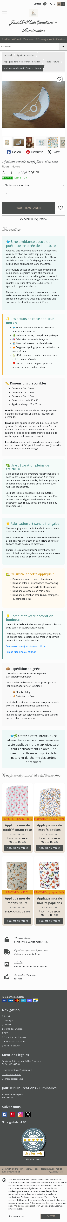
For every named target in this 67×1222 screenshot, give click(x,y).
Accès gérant (57, 1171)
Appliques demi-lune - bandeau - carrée (22, 61)
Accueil (8, 55)
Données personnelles (12, 1079)
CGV (5, 1033)
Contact (37, 3)
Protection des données (14, 1037)
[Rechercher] (63, 46)
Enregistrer (37, 151)
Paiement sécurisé (11, 1045)
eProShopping (13, 1171)
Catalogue (8, 1020)
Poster (56, 151)
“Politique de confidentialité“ (27, 1206)
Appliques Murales (25, 55)
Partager (16, 151)
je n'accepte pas (16, 1216)
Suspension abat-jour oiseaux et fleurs (26, 646)
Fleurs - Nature (52, 61)
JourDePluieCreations (13, 1029)
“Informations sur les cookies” (43, 1203)
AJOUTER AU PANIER (28, 208)
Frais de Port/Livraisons (14, 1041)
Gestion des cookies (11, 1074)
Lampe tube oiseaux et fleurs (21, 651)
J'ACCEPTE (50, 1216)
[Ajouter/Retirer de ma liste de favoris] (60, 208)
